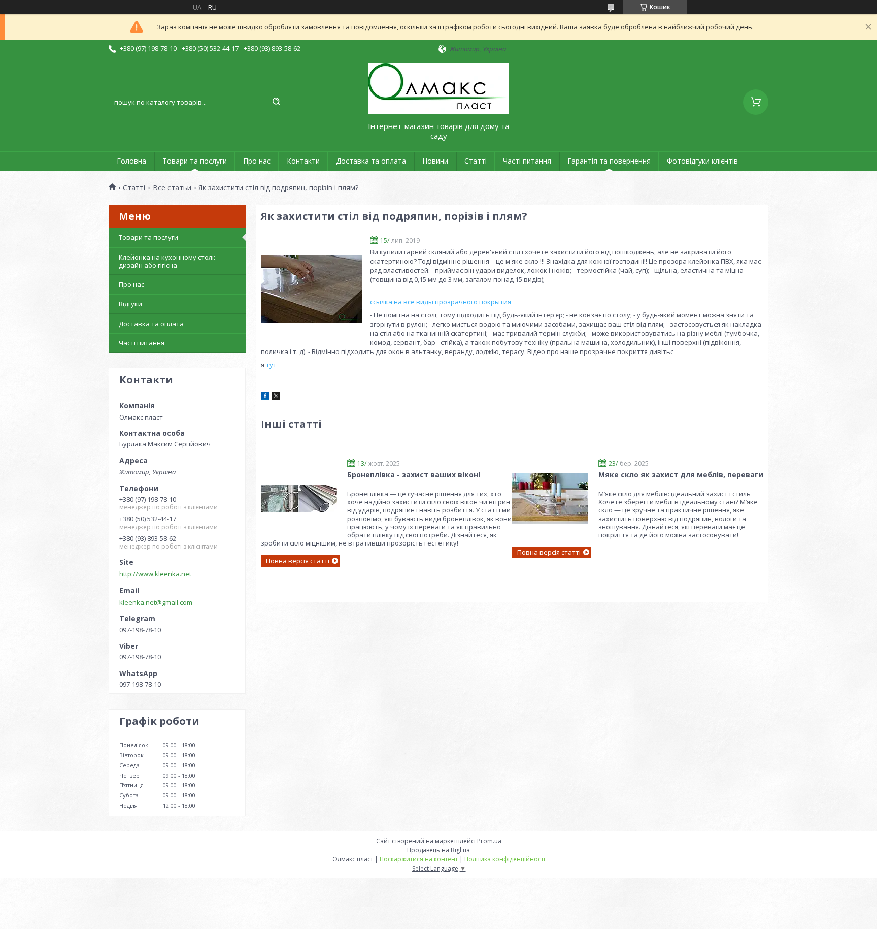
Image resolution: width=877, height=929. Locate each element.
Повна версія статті (297, 560)
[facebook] (265, 397)
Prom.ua (489, 841)
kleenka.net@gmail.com (155, 602)
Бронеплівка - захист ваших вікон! (413, 474)
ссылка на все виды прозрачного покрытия (440, 301)
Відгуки (130, 303)
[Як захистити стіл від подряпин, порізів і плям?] (311, 288)
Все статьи (172, 188)
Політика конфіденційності (504, 859)
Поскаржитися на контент (419, 859)
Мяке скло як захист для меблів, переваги (680, 474)
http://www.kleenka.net (155, 574)
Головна (131, 161)
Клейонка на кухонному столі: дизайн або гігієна (167, 261)
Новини (435, 161)
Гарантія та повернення (609, 161)
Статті (475, 161)
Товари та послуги (194, 161)
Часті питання (527, 161)
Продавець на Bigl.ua (438, 850)
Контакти (303, 161)
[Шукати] (276, 102)
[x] (276, 397)
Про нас (257, 161)
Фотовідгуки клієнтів (702, 161)
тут (271, 364)
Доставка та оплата (371, 161)
